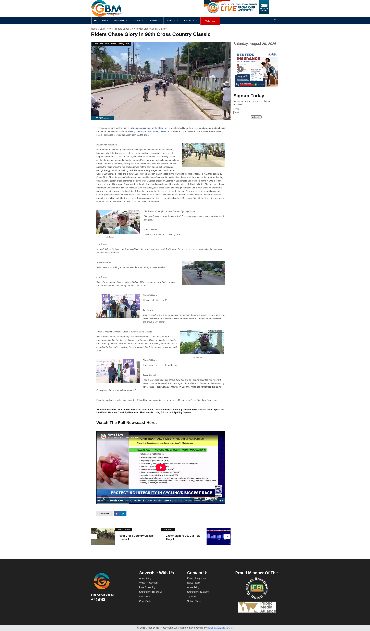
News (107, 44)
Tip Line (191, 596)
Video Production (148, 582)
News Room (193, 582)
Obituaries (144, 596)
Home (94, 29)
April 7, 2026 (104, 118)
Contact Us (198, 573)
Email (236, 109)
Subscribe (256, 117)
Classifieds (145, 601)
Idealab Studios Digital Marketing (220, 628)
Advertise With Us (156, 573)
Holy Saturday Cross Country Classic (149, 131)
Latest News (106, 29)
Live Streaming (147, 587)
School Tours (194, 601)
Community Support (198, 592)
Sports (127, 44)
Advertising (145, 578)
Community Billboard (150, 592)
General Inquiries (196, 578)
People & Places (117, 44)
